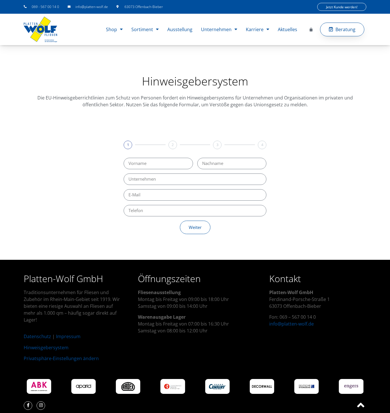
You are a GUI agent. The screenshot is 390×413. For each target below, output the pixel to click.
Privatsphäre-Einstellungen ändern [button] (61, 358)
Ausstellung (179, 29)
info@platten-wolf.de (291, 324)
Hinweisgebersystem (46, 347)
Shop (111, 29)
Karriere (255, 29)
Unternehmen (216, 29)
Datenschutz (37, 336)
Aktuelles (287, 29)
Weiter (195, 227)
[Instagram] (41, 405)
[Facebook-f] (28, 405)
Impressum (68, 336)
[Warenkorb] (311, 29)
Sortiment (142, 29)
